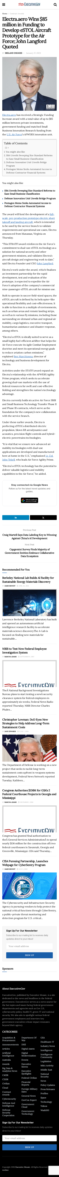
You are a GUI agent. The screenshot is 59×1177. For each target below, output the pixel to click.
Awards (5, 1064)
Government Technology (27, 1112)
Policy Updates (48, 1085)
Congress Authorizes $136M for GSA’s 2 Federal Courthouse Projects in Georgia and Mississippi (29, 794)
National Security (45, 1075)
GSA (43, 1037)
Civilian (6, 1083)
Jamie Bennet (10, 586)
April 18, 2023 (23, 586)
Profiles (44, 1093)
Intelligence (46, 1050)
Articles (6, 1048)
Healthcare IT (47, 1041)
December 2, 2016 (26, 802)
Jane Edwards (10, 731)
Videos (44, 1106)
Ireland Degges (13, 53)
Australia (6, 1059)
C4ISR (5, 1075)
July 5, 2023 (23, 869)
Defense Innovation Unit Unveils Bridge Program (26, 164)
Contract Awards (17, 13)
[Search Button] (55, 4)
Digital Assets (27, 1048)
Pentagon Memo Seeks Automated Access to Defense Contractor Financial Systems (29, 171)
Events (24, 1059)
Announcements (10, 1044)
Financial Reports (25, 1083)
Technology (46, 1101)
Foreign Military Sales (29, 1090)
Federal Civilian (29, 1077)
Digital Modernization (28, 1054)
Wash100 (45, 1110)
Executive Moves (26, 1065)
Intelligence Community (46, 1055)
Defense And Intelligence (8, 1104)
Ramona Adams (11, 657)
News (43, 1080)
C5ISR (5, 1079)
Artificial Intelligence (8, 1054)
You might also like (15, 151)
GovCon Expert (29, 1100)
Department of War (28, 1039)
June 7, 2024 (23, 731)
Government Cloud (27, 1105)
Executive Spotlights (26, 1072)
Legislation (46, 1061)
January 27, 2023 (33, 53)
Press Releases (48, 1089)
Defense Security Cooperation (8, 1113)
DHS (23, 1044)
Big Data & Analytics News (9, 1069)
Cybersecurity (9, 1098)
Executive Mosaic (22, 1167)
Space (43, 1097)
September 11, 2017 (27, 657)
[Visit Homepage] (29, 5)
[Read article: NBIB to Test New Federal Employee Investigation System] (29, 673)
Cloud (5, 1087)
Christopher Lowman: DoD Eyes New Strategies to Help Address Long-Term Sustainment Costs (25, 723)
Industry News (48, 1046)
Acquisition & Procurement (8, 1039)
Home (4, 13)
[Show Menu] (3, 4)
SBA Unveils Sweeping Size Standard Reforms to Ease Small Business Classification (29, 157)
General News (28, 1095)
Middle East (46, 1069)
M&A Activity (47, 1065)
